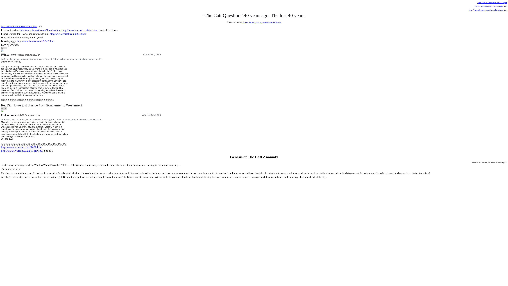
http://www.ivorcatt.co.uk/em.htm (79, 30)
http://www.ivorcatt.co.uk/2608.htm (21, 147)
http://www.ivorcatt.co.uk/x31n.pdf (492, 3)
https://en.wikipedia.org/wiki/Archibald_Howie (262, 23)
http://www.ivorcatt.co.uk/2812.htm (68, 33)
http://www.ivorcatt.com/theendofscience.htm (488, 10)
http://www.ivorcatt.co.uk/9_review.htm (40, 30)
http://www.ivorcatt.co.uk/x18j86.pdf (22, 150)
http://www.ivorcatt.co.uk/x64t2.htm (35, 41)
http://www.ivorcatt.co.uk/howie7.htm (491, 7)
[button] (3, 48)
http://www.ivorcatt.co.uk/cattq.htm (19, 26)
